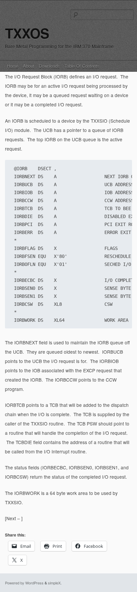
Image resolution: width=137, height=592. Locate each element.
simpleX (54, 582)
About (28, 66)
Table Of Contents (82, 66)
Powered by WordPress (24, 582)
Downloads (49, 66)
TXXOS (27, 33)
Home (12, 66)
